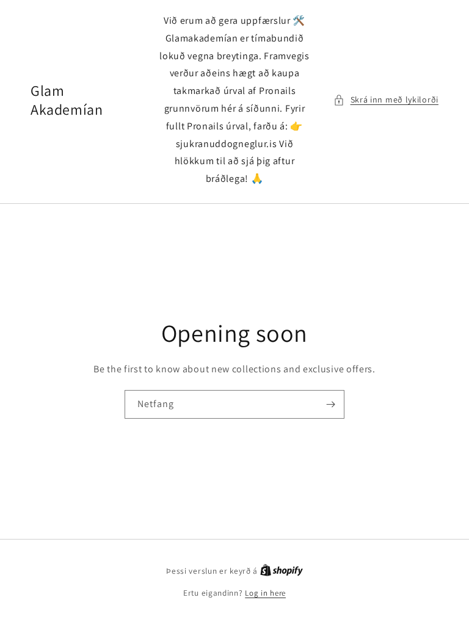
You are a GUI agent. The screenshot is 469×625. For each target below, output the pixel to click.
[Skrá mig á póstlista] (330, 404)
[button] (385, 99)
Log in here (265, 593)
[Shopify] (281, 571)
